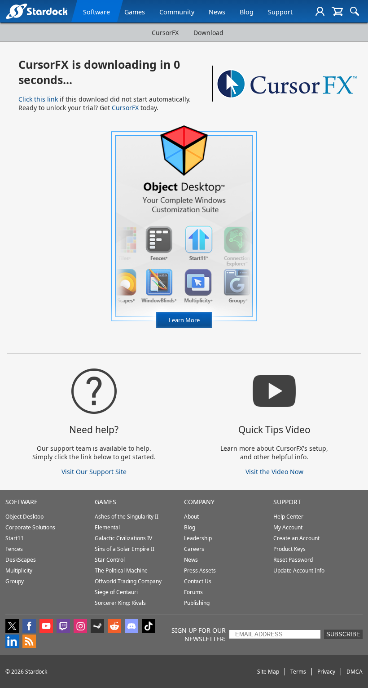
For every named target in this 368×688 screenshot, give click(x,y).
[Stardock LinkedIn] (12, 642)
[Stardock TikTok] (148, 627)
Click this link (38, 99)
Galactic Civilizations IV (123, 538)
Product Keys (289, 549)
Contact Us (197, 581)
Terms (298, 671)
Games (134, 12)
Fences (14, 549)
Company (199, 501)
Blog (247, 12)
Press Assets (200, 570)
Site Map (268, 671)
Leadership (198, 538)
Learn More (190, 322)
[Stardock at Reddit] (114, 627)
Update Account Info (298, 570)
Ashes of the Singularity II (126, 516)
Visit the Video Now (274, 471)
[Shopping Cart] (337, 11)
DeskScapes (20, 560)
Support (280, 12)
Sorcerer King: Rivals (120, 603)
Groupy (14, 581)
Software (96, 12)
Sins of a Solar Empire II (124, 549)
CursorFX (165, 32)
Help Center (288, 516)
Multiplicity (18, 570)
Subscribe (343, 634)
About (191, 516)
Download (208, 32)
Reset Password (293, 560)
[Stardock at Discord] (131, 627)
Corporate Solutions (30, 527)
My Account (287, 527)
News (217, 12)
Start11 (14, 538)
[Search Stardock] (354, 11)
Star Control (110, 560)
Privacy (326, 671)
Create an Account (296, 538)
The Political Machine (121, 570)
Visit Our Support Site (94, 471)
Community (176, 12)
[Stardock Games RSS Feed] (29, 642)
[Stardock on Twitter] (12, 627)
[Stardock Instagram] (80, 627)
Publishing (197, 603)
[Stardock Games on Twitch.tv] (63, 627)
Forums (193, 592)
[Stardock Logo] (36, 11)
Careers (194, 549)
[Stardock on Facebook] (29, 627)
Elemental (107, 527)
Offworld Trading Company (128, 581)
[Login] (319, 11)
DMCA (354, 671)
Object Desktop (24, 516)
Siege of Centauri (116, 592)
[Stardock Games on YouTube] (46, 627)
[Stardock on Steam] (97, 627)
